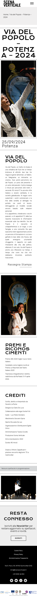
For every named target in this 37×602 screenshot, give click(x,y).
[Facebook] (11, 580)
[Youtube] (16, 580)
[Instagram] (20, 580)
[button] (5, 305)
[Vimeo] (25, 580)
